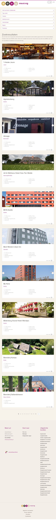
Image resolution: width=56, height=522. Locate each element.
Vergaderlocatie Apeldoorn (43, 455)
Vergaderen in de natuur (45, 439)
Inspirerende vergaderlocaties (43, 434)
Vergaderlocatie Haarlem (45, 477)
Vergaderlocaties (43, 495)
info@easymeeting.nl (9, 439)
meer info (48, 76)
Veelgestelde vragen (27, 435)
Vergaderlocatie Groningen (43, 474)
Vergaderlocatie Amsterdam (43, 452)
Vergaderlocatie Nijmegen (45, 485)
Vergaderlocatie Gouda (45, 472)
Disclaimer (28, 514)
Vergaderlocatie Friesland (45, 470)
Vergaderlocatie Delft (44, 458)
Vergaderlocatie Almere (45, 441)
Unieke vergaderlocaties (45, 437)
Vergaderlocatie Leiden (45, 479)
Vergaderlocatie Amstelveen (43, 448)
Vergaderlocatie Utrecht (45, 491)
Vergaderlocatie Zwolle (45, 493)
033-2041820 (8, 437)
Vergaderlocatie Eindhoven (43, 467)
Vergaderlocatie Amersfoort (43, 444)
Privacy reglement (28, 512)
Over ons (24, 432)
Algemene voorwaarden (28, 510)
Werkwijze (25, 433)
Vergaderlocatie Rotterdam (43, 488)
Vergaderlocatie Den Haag (44, 461)
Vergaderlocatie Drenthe (45, 464)
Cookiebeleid (28, 516)
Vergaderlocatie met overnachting (44, 482)
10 (35, 414)
